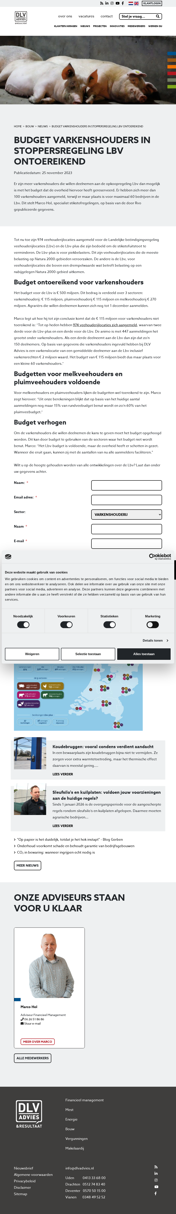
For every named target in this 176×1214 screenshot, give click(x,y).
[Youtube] (118, 3)
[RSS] (101, 3)
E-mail (19, 541)
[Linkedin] (106, 3)
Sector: (20, 512)
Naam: (19, 482)
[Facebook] (123, 3)
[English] (136, 3)
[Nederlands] (130, 3)
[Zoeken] (158, 16)
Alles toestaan (144, 654)
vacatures (86, 16)
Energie (71, 1119)
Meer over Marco (37, 1042)
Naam (19, 526)
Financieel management (84, 1100)
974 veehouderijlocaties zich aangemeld (105, 325)
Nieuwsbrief (23, 1168)
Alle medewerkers (33, 1058)
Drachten (72, 1184)
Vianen (70, 1197)
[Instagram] (112, 3)
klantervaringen (65, 26)
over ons (65, 16)
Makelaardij (74, 1148)
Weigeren (32, 654)
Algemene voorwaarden (33, 1174)
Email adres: (24, 497)
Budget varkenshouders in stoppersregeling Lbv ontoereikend (97, 126)
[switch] (66, 624)
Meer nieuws (28, 865)
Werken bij (155, 26)
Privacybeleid (25, 1181)
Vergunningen (76, 1138)
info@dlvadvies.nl (79, 1168)
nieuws (85, 26)
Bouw (30, 126)
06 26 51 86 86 (34, 1019)
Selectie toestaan (88, 654)
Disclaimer (22, 1187)
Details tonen (153, 640)
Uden (69, 1178)
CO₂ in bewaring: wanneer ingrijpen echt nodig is (56, 852)
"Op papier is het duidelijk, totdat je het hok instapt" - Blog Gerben (70, 839)
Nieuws (43, 126)
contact (107, 16)
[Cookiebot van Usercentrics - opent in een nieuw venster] (152, 557)
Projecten (100, 26)
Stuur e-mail (32, 1023)
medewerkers (136, 26)
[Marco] (49, 963)
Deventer (72, 1190)
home (18, 126)
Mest (69, 1109)
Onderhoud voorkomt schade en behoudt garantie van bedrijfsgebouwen (75, 846)
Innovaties (117, 26)
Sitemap (20, 1194)
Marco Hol (29, 1007)
